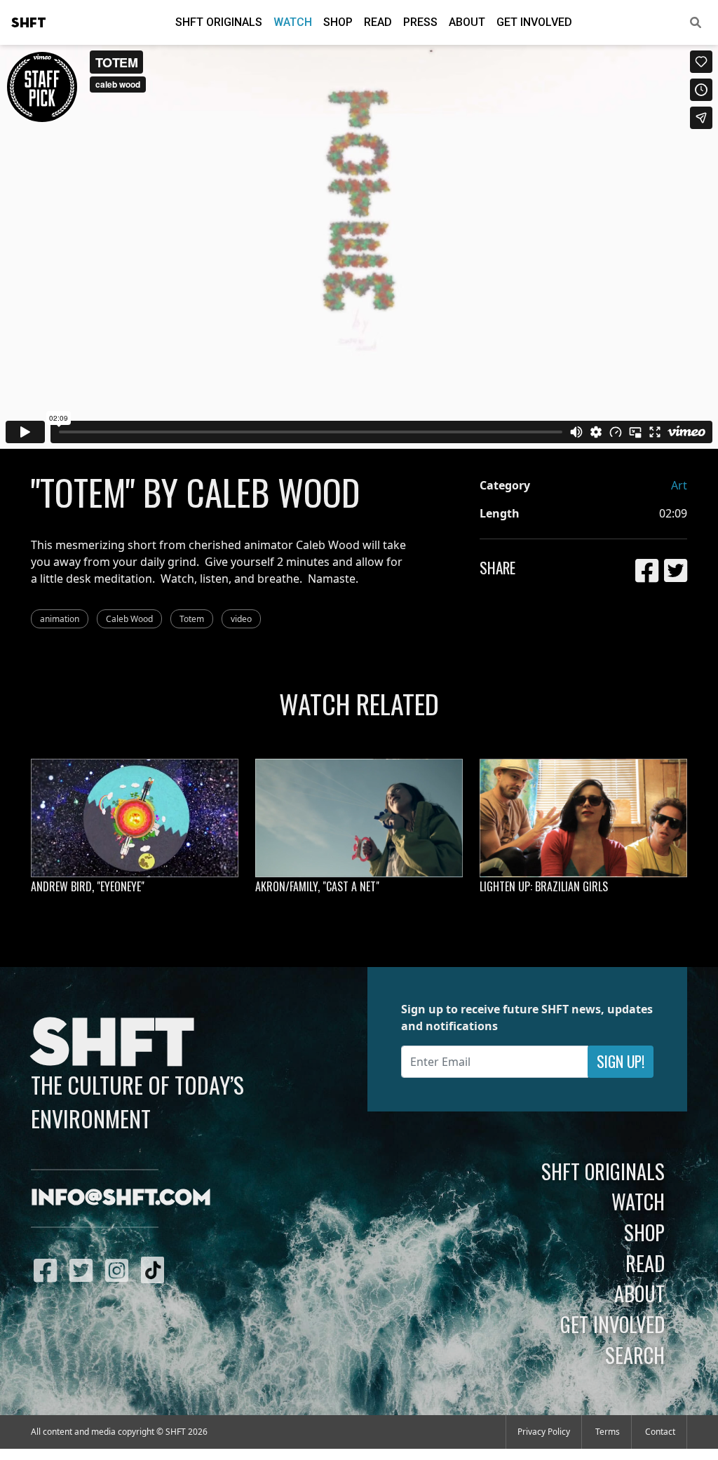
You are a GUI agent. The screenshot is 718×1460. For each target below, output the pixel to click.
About (467, 22)
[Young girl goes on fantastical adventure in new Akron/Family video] (359, 817)
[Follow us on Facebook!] (49, 1270)
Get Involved (534, 22)
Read (378, 22)
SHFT (28, 23)
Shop (338, 22)
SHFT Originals (218, 22)
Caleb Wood (129, 619)
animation (59, 619)
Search (635, 1355)
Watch (292, 22)
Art (679, 485)
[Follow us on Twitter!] (84, 1270)
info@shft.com (121, 1198)
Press (420, 22)
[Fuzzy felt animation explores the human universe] (135, 817)
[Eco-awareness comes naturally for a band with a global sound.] (583, 817)
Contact (660, 1432)
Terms (607, 1432)
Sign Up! (620, 1061)
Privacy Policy (543, 1432)
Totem (192, 619)
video (241, 619)
